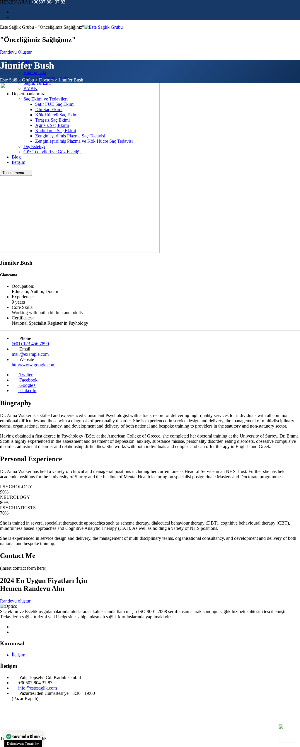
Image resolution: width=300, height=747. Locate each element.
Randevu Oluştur (16, 52)
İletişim (18, 654)
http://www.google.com (33, 364)
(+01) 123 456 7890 (30, 343)
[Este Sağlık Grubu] (103, 27)
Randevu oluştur (15, 600)
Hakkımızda (34, 72)
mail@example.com (30, 354)
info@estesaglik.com (37, 687)
